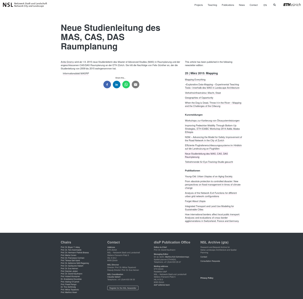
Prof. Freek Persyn (69, 284)
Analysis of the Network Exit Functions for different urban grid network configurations (211, 194)
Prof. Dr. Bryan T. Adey (70, 247)
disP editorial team (162, 284)
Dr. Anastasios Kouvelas (71, 279)
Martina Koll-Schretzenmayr (177, 256)
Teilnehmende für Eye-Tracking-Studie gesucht (209, 161)
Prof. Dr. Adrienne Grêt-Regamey (75, 263)
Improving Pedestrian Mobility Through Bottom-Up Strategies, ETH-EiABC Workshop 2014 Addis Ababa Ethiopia (212, 129)
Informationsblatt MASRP (76, 73)
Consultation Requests (210, 261)
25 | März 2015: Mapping (201, 73)
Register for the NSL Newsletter (122, 288)
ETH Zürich (289, 4)
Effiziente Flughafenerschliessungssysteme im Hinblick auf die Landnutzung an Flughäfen (213, 147)
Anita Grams (67, 61)
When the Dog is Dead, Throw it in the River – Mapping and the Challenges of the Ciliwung (213, 104)
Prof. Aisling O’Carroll (70, 281)
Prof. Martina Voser (69, 292)
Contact (203, 256)
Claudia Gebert (113, 276)
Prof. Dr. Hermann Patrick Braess (75, 252)
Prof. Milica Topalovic (70, 289)
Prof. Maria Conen (68, 255)
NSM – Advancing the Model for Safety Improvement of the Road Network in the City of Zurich (213, 138)
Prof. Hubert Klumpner (70, 276)
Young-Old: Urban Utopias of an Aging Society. (209, 176)
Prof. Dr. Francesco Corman (72, 257)
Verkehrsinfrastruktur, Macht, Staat (203, 92)
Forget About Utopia (195, 201)
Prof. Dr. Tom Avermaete (71, 249)
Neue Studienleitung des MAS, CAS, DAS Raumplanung (206, 155)
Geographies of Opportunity (199, 97)
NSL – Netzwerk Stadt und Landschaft (26, 5)
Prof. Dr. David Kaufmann (71, 273)
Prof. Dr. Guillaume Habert (72, 265)
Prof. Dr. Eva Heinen (69, 268)
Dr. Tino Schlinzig (68, 286)
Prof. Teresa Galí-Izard (70, 260)
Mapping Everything (195, 79)
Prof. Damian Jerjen (69, 271)
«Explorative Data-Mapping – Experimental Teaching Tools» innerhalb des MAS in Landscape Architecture (212, 86)
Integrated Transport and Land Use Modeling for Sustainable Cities (209, 207)
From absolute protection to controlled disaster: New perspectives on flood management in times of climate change (213, 184)
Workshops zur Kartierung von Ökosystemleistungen (212, 120)
